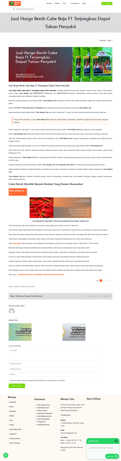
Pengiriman (41, 422)
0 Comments (32, 286)
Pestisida (13, 402)
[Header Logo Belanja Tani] (15, 2)
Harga (12, 425)
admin (11, 286)
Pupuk (12, 416)
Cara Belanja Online (44, 416)
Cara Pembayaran (43, 419)
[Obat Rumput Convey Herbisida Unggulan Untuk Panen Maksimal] (73, 332)
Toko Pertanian (15, 443)
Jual (27, 286)
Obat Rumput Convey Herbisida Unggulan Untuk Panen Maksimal (74, 327)
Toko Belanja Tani (43, 405)
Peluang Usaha (15, 438)
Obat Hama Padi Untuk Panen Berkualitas (20, 328)
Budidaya (13, 411)
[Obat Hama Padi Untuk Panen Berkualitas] (20, 332)
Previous (103, 40)
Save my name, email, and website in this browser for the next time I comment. (37, 380)
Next (109, 40)
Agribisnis (22, 286)
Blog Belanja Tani (43, 425)
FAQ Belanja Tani (43, 408)
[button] (5, 455)
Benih (12, 407)
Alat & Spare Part (15, 429)
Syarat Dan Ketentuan (44, 413)
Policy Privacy (42, 410)
